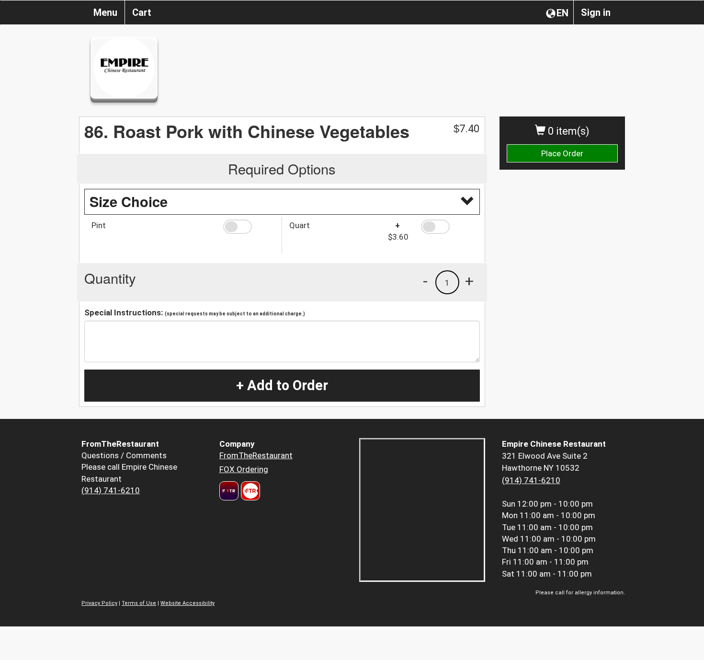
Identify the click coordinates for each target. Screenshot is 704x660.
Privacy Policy (99, 603)
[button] (248, 227)
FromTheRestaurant (256, 455)
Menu (105, 12)
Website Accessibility (187, 603)
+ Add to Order (282, 385)
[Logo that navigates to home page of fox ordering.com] (249, 490)
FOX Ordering (243, 469)
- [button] (425, 281)
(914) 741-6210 (110, 490)
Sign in (596, 12)
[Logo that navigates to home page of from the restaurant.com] (228, 490)
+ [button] (469, 281)
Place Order (562, 153)
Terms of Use (139, 603)
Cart (141, 12)
